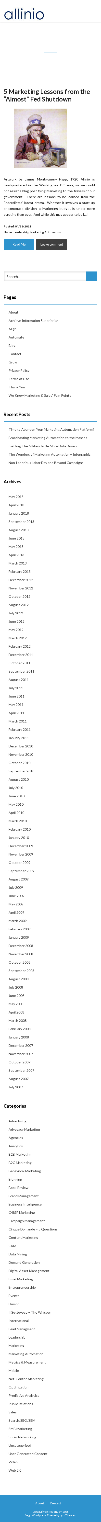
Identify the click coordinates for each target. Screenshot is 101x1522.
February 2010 (20, 829)
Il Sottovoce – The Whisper (30, 1312)
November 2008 (21, 954)
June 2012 (17, 621)
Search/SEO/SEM (22, 1420)
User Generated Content (28, 1454)
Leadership (20, 232)
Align (12, 329)
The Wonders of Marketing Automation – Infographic (49, 454)
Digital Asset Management (29, 1271)
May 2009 (16, 904)
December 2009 (21, 846)
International (19, 1321)
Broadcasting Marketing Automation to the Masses (48, 438)
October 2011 (19, 663)
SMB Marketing (20, 1429)
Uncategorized (20, 1445)
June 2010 (17, 796)
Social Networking (22, 1437)
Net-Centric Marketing (26, 1379)
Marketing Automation (45, 232)
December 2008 (21, 946)
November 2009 (21, 854)
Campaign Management (27, 1221)
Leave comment (51, 244)
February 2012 (20, 646)
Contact (15, 354)
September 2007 (21, 1070)
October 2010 (19, 763)
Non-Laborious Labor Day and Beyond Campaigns (46, 463)
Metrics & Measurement (27, 1362)
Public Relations (21, 1404)
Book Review (18, 1187)
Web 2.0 (15, 1470)
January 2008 (19, 1037)
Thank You (17, 387)
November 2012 (21, 588)
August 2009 (19, 879)
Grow (13, 362)
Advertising (17, 1121)
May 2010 (16, 804)
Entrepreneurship (22, 1287)
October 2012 (19, 596)
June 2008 (17, 995)
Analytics (16, 1146)
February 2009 (20, 929)
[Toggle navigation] (92, 11)
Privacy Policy (19, 370)
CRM (12, 1246)
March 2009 (18, 921)
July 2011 (16, 688)
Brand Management (24, 1196)
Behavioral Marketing (25, 1171)
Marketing (16, 1345)
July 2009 (16, 887)
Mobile (14, 1370)
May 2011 (16, 704)
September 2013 (21, 521)
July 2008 (16, 987)
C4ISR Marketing (22, 1212)
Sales (13, 1412)
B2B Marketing (20, 1154)
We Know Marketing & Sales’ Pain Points (40, 395)
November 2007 (21, 1054)
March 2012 (18, 638)
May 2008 (16, 1004)
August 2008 (19, 979)
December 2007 (21, 1045)
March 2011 (18, 721)
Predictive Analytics (24, 1395)
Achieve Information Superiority (33, 320)
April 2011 (16, 713)
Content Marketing (23, 1237)
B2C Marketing (20, 1163)
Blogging (15, 1179)
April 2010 (16, 813)
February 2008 (20, 1029)
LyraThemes (68, 1515)
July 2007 (16, 1087)
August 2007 (19, 1079)
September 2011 (21, 671)
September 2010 (21, 771)
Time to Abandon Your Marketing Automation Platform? (51, 429)
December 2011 (21, 655)
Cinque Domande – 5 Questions (33, 1229)
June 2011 (17, 696)
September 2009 (21, 871)
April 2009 (16, 912)
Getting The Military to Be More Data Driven (43, 446)
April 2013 (16, 555)
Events (14, 1296)
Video (13, 1462)
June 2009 (17, 896)
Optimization (18, 1387)
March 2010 (18, 821)
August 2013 (19, 530)
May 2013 (16, 546)
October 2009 (19, 862)
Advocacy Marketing (24, 1129)
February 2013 (20, 571)
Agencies (16, 1138)
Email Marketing (21, 1279)
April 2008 (16, 1012)
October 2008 (19, 962)
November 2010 (21, 754)
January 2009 (19, 937)
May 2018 (16, 497)
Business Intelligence (25, 1204)
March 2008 (18, 1020)
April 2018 (16, 505)
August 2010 (19, 779)
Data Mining (18, 1254)
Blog (12, 345)
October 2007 (19, 1062)
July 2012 (16, 613)
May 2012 (16, 630)
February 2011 (20, 729)
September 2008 (21, 971)
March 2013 (18, 563)
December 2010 (21, 746)
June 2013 (17, 538)
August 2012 (19, 605)
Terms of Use (19, 379)
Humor (14, 1304)
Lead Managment (22, 1329)
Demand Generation (24, 1262)
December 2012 (21, 580)
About (13, 312)
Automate (16, 337)
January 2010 (19, 837)
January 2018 (19, 513)
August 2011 (19, 679)
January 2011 (19, 738)
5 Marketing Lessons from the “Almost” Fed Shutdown (47, 95)
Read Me (19, 244)
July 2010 (16, 788)
